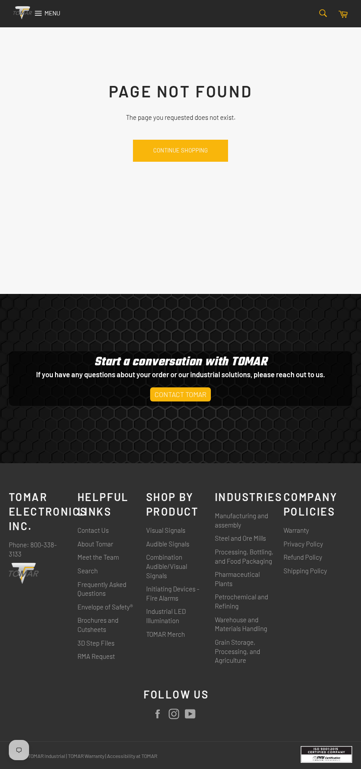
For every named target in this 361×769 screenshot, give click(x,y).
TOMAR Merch (165, 634)
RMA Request (96, 656)
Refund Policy (303, 557)
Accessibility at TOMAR (132, 756)
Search (87, 571)
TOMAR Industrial (46, 756)
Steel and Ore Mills (240, 538)
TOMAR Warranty (86, 756)
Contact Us (93, 530)
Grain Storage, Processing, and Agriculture (237, 651)
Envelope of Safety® (105, 607)
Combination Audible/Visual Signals (166, 566)
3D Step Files (95, 643)
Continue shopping (180, 150)
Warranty (296, 530)
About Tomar (95, 544)
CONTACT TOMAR (180, 394)
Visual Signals (165, 530)
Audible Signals (167, 544)
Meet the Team (98, 557)
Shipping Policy (305, 571)
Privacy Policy (303, 544)
